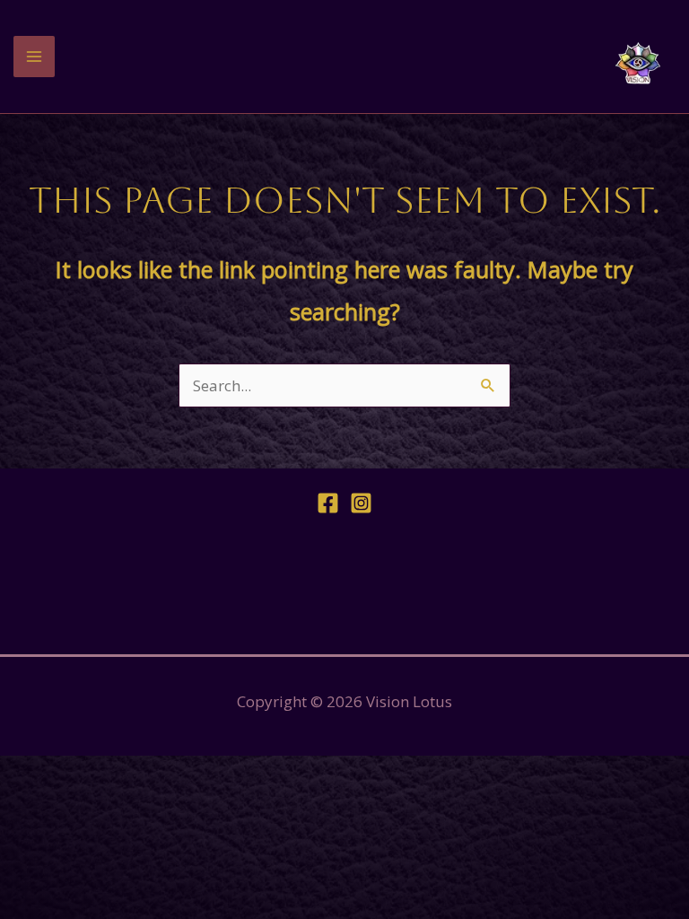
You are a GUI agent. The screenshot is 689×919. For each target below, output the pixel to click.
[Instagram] (361, 503)
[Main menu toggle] (34, 56)
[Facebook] (328, 503)
